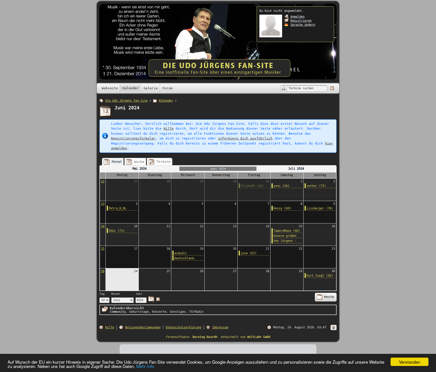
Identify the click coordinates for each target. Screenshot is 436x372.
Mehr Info (145, 366)
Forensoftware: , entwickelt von (218, 337)
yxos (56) (281, 186)
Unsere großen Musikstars (285, 236)
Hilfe (169, 128)
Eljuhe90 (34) (252, 186)
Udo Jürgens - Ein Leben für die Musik (285, 241)
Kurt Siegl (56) (320, 275)
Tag (102, 294)
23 (102, 204)
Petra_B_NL (117, 208)
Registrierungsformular (133, 138)
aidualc (180, 253)
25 (102, 248)
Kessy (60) (282, 208)
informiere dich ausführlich (245, 138)
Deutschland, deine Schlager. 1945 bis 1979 (187, 258)
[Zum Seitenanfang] (333, 327)
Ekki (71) (117, 231)
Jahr (139, 294)
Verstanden (409, 362)
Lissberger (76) (320, 208)
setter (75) (316, 186)
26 (102, 271)
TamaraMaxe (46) (287, 231)
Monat (115, 294)
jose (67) (249, 253)
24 (102, 226)
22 (102, 181)
